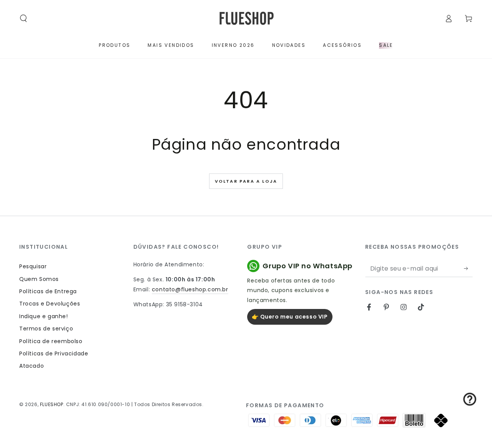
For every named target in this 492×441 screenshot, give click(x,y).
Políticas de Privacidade (53, 353)
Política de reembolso (51, 341)
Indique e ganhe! (43, 316)
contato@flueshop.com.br (190, 289)
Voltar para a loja (246, 181)
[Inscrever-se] (468, 268)
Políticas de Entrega (48, 291)
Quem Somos (39, 279)
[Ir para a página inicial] (246, 18)
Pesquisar (33, 266)
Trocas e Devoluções (49, 303)
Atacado (31, 366)
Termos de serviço (46, 328)
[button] (23, 18)
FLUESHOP (51, 404)
